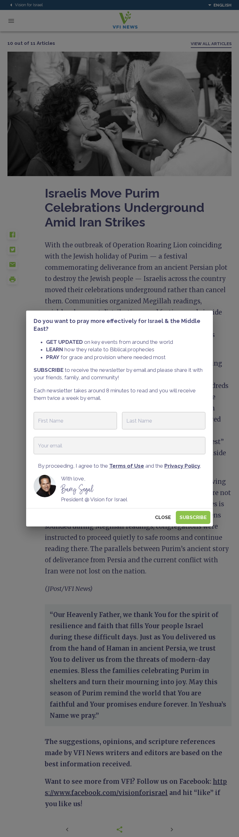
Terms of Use (126, 466)
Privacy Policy (182, 466)
